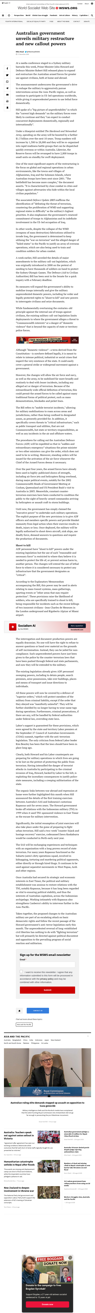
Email (22, 960)
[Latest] (9, 16)
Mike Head (20, 52)
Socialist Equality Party (36, 21)
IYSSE (51, 21)
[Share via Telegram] (7, 88)
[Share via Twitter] (7, 75)
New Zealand (55, 1040)
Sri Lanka (44, 1043)
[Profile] (92, 4)
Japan (46, 1040)
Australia (7, 1040)
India (31, 1040)
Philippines (35, 1043)
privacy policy (47, 979)
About (87, 4)
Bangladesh (16, 1040)
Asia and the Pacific (24, 1024)
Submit (47, 990)
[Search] (92, 16)
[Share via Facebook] (7, 68)
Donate (87, 21)
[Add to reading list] (7, 108)
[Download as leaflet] (7, 101)
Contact (79, 4)
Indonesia (38, 1040)
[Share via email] (7, 94)
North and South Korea (12, 1043)
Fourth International (14, 21)
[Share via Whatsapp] (7, 81)
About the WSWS (63, 21)
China (25, 1040)
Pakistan (26, 1043)
